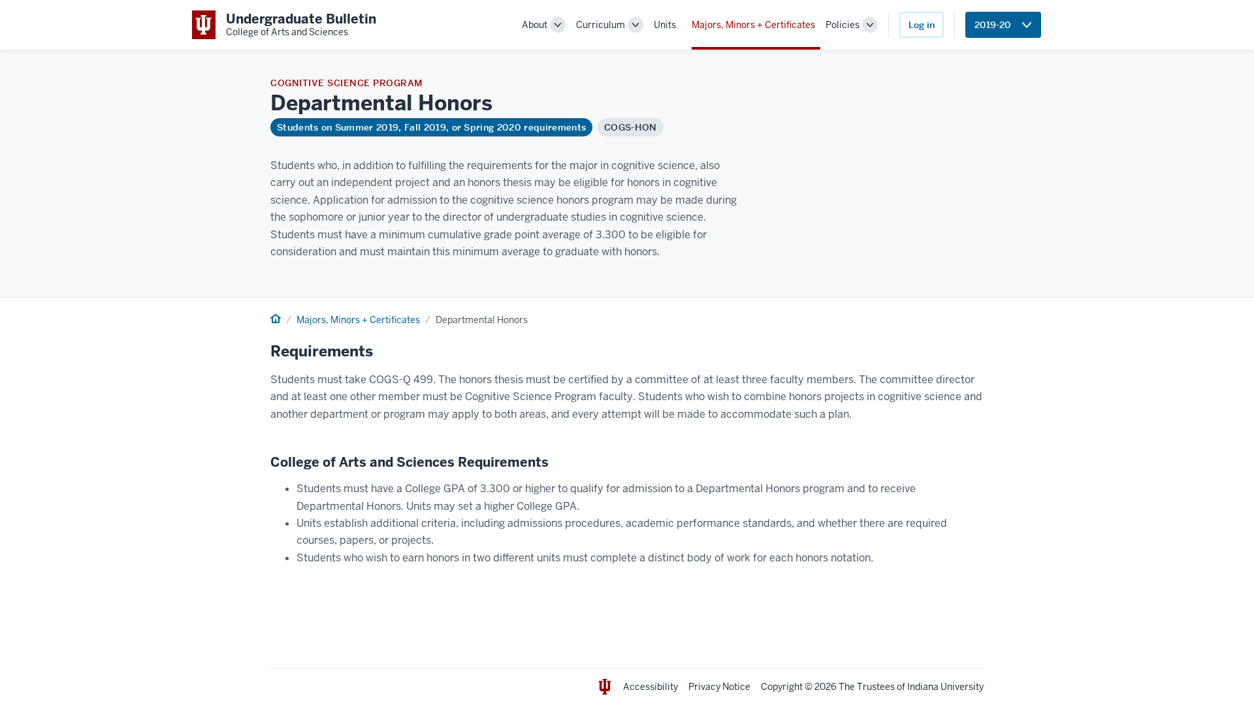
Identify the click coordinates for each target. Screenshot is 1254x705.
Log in (921, 25)
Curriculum (600, 25)
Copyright (782, 687)
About (534, 25)
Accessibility (650, 687)
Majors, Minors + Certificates (753, 25)
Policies (843, 25)
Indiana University (945, 687)
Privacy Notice (719, 687)
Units (665, 25)
